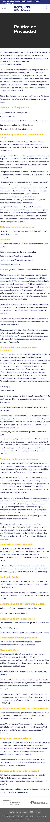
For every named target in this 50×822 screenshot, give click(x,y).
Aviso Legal (5, 386)
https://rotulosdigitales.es (10, 64)
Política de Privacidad (8, 390)
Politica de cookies (16, 819)
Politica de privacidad (33, 819)
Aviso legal (41, 816)
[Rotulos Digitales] (25, 8)
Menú (4, 8)
